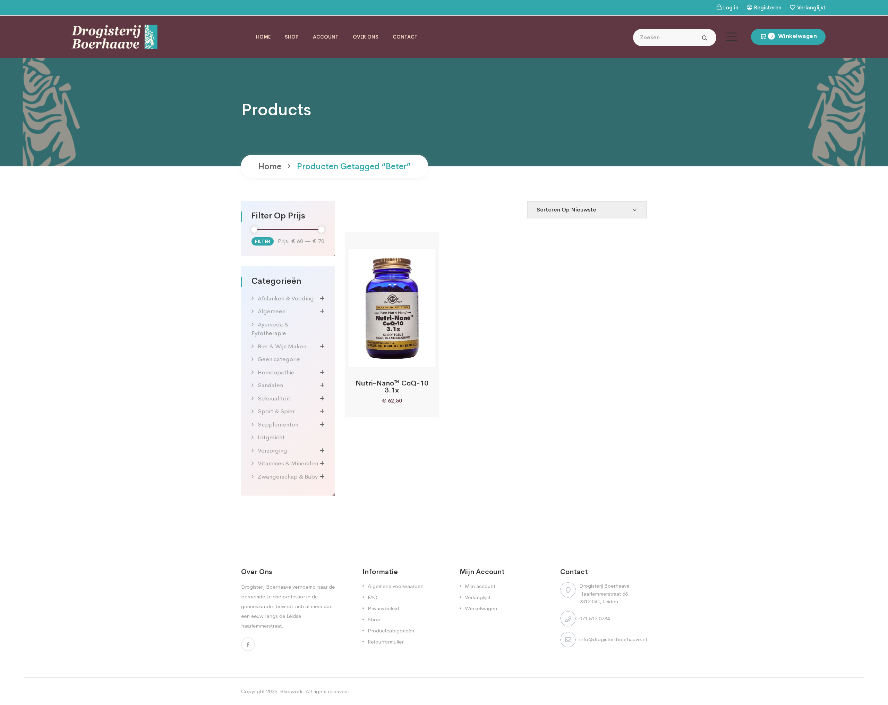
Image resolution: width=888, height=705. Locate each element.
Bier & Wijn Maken (282, 346)
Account (326, 37)
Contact (405, 37)
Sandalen (270, 385)
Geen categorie (279, 359)
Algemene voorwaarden (396, 586)
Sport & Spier (276, 411)
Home (263, 37)
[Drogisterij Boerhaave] (114, 36)
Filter (262, 241)
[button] (373, 359)
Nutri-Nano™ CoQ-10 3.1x (392, 387)
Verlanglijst (811, 7)
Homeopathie (276, 372)
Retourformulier (385, 641)
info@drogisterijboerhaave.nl (613, 639)
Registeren (768, 7)
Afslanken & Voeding (286, 298)
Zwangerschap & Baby (288, 476)
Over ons (365, 37)
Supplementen (278, 424)
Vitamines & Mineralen (288, 463)
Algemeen (271, 311)
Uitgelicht (271, 437)
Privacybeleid (383, 608)
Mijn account (480, 586)
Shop (292, 37)
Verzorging (272, 450)
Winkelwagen (481, 608)
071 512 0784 (594, 618)
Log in (730, 7)
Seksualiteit (274, 398)
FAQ (372, 597)
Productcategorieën (391, 630)
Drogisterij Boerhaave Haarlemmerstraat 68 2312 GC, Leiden (604, 593)
